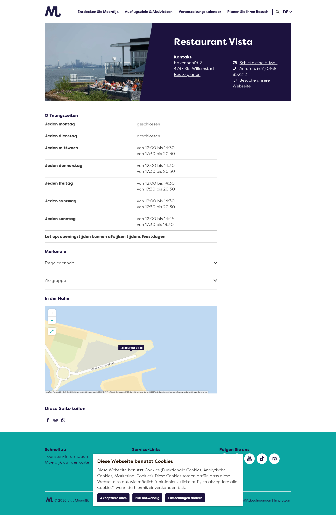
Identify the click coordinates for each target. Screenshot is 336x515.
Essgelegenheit (59, 262)
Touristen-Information (66, 456)
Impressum (282, 500)
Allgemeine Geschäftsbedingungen (243, 500)
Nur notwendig (147, 498)
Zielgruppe (55, 280)
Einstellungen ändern (185, 498)
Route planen (187, 74)
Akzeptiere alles (113, 498)
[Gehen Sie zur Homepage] (53, 11)
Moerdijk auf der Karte (67, 462)
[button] (131, 349)
